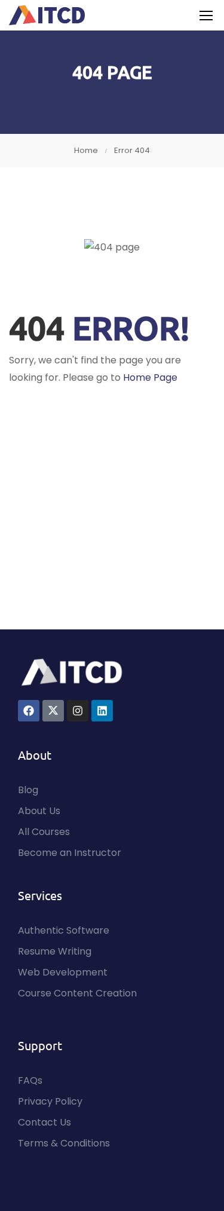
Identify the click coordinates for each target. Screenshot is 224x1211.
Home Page (150, 377)
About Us (39, 811)
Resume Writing (54, 951)
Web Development (63, 972)
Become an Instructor (69, 853)
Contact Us (44, 1122)
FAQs (30, 1080)
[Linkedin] (102, 710)
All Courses (44, 832)
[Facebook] (28, 710)
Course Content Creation (77, 993)
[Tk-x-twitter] (53, 710)
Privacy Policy (50, 1101)
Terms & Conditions (64, 1143)
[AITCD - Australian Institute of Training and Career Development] (47, 15)
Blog (28, 790)
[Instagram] (77, 710)
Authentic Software (63, 930)
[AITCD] (71, 671)
